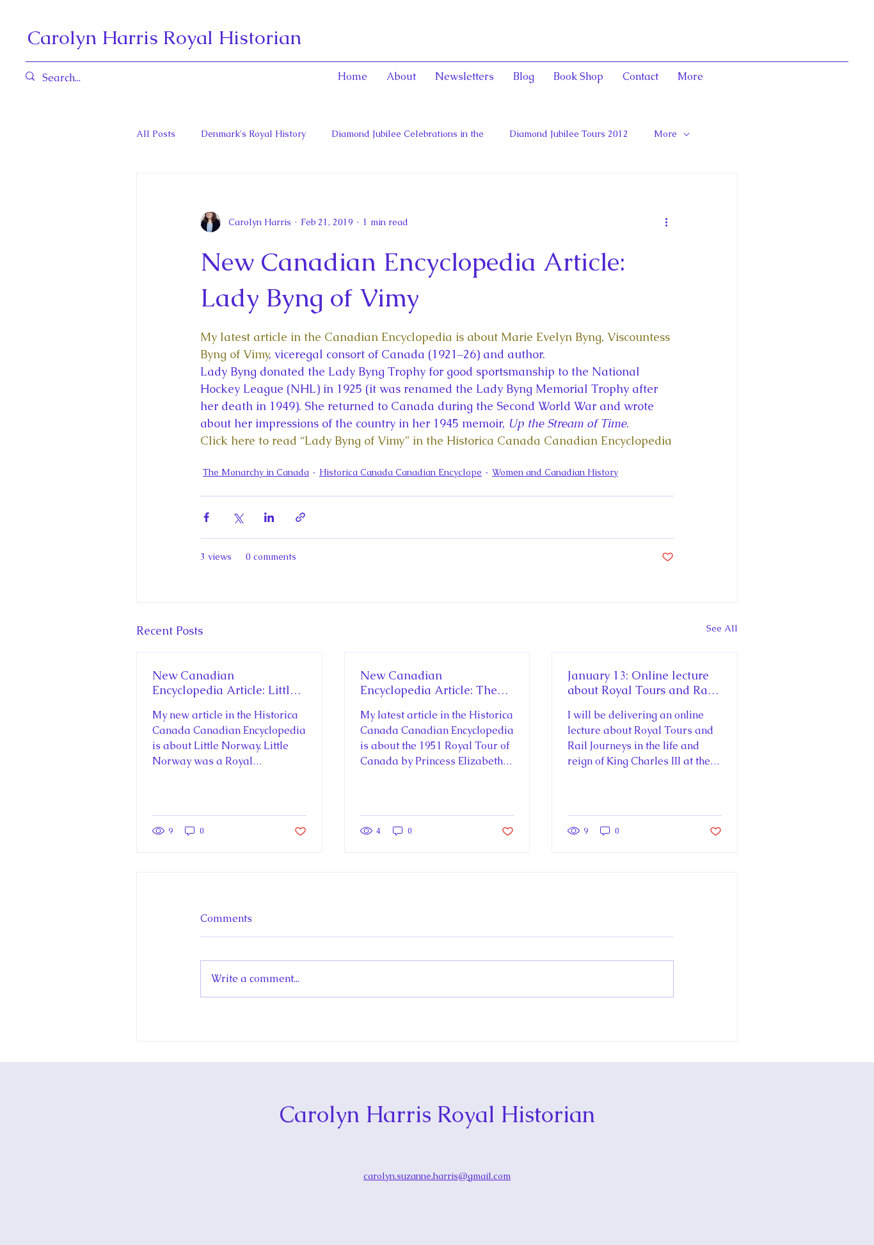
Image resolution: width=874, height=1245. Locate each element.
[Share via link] (300, 517)
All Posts (155, 133)
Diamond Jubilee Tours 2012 (568, 133)
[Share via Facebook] (206, 517)
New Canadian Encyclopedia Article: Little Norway (224, 682)
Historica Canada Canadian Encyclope (400, 472)
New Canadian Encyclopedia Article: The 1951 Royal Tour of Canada (434, 682)
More (665, 133)
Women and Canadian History (555, 472)
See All (722, 628)
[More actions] (666, 222)
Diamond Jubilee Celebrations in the (407, 133)
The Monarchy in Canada (256, 472)
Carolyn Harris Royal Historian (164, 37)
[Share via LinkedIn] (269, 517)
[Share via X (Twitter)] (238, 517)
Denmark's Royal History (253, 133)
